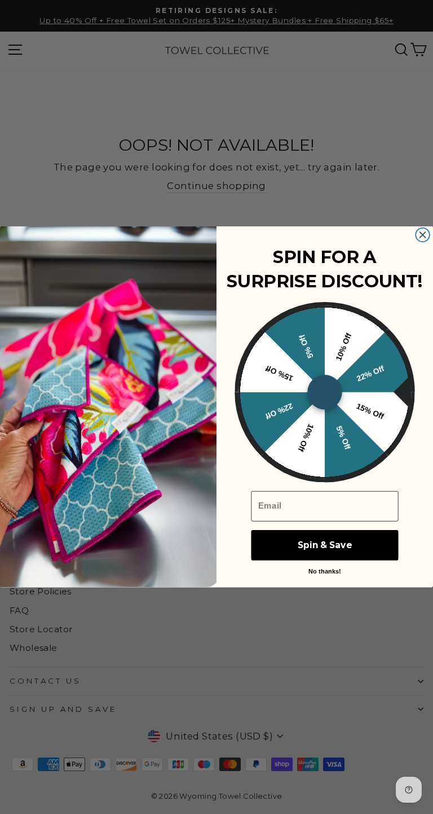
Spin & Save (324, 545)
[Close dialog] (423, 235)
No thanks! (324, 571)
